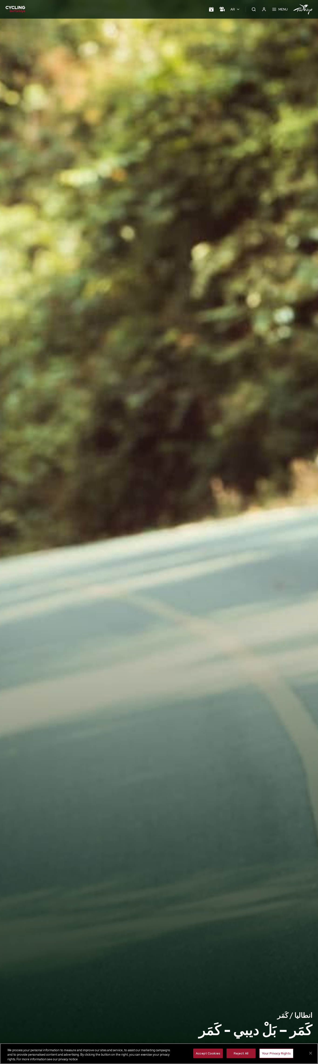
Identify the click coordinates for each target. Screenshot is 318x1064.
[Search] (253, 9)
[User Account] (264, 9)
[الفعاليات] (211, 9)
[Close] (310, 1053)
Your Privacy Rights (276, 1053)
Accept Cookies (208, 1053)
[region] (159, 1053)
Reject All (241, 1053)
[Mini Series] (222, 9)
